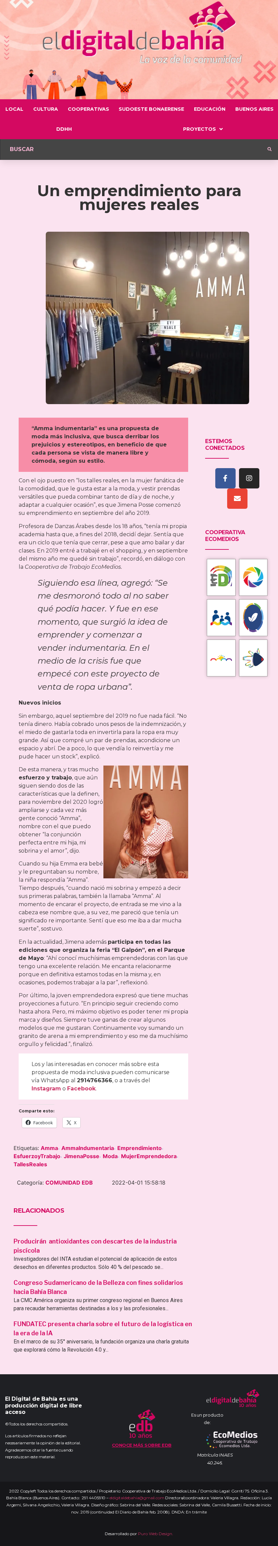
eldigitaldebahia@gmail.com (137, 1497)
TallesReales (30, 1164)
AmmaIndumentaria (87, 1148)
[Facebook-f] (225, 478)
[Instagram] (249, 478)
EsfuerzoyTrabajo (37, 1156)
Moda (110, 1156)
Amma (49, 1148)
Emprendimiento (139, 1148)
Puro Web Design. (155, 1533)
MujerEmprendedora (149, 1156)
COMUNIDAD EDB (69, 1182)
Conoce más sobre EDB (142, 1445)
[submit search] (269, 149)
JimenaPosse (81, 1156)
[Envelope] (237, 498)
